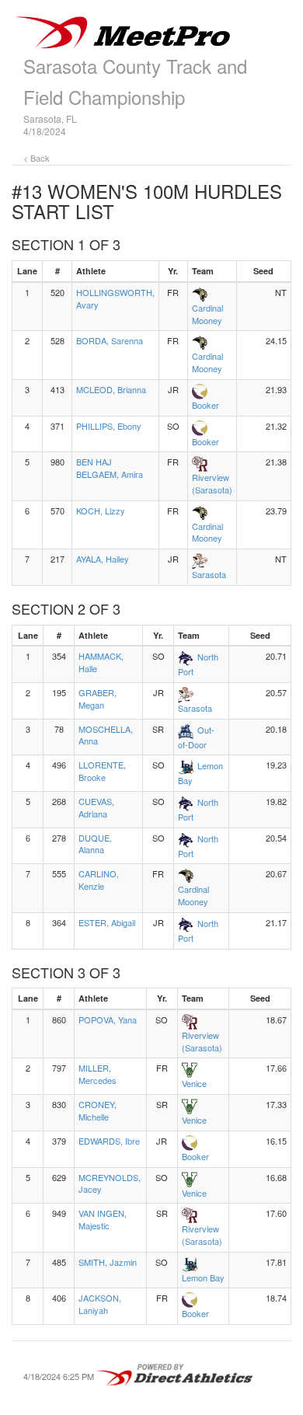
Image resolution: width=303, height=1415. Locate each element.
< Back (36, 158)
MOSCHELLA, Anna (105, 735)
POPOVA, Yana (107, 1019)
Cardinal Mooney (207, 313)
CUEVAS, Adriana (96, 807)
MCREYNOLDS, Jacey (109, 1183)
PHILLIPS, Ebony (108, 426)
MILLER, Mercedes (97, 1073)
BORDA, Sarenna (109, 340)
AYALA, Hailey (102, 558)
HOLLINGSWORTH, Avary (115, 298)
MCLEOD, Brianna (111, 389)
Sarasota (209, 574)
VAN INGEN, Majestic (102, 1219)
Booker (205, 405)
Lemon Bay (203, 1277)
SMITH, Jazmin (107, 1262)
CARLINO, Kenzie (98, 879)
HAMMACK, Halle (101, 662)
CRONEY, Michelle (97, 1110)
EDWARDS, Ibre (109, 1140)
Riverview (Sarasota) (212, 483)
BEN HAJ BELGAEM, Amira (109, 467)
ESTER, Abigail (106, 922)
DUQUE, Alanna (95, 843)
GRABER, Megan (97, 698)
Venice (194, 1083)
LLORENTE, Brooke (102, 770)
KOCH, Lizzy (100, 510)
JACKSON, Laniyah (99, 1303)
